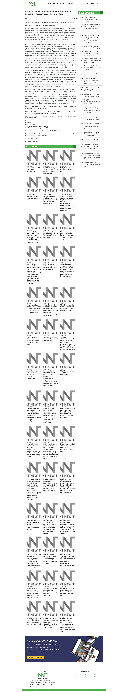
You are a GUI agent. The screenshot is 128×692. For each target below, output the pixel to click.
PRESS (64, 3)
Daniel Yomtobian (44, 28)
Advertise (95, 690)
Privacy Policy (87, 690)
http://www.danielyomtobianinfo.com (40, 128)
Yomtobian (61, 83)
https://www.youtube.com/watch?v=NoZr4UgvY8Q (46, 131)
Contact (102, 690)
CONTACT (71, 3)
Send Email (32, 124)
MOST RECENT (57, 3)
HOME (49, 3)
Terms (80, 690)
